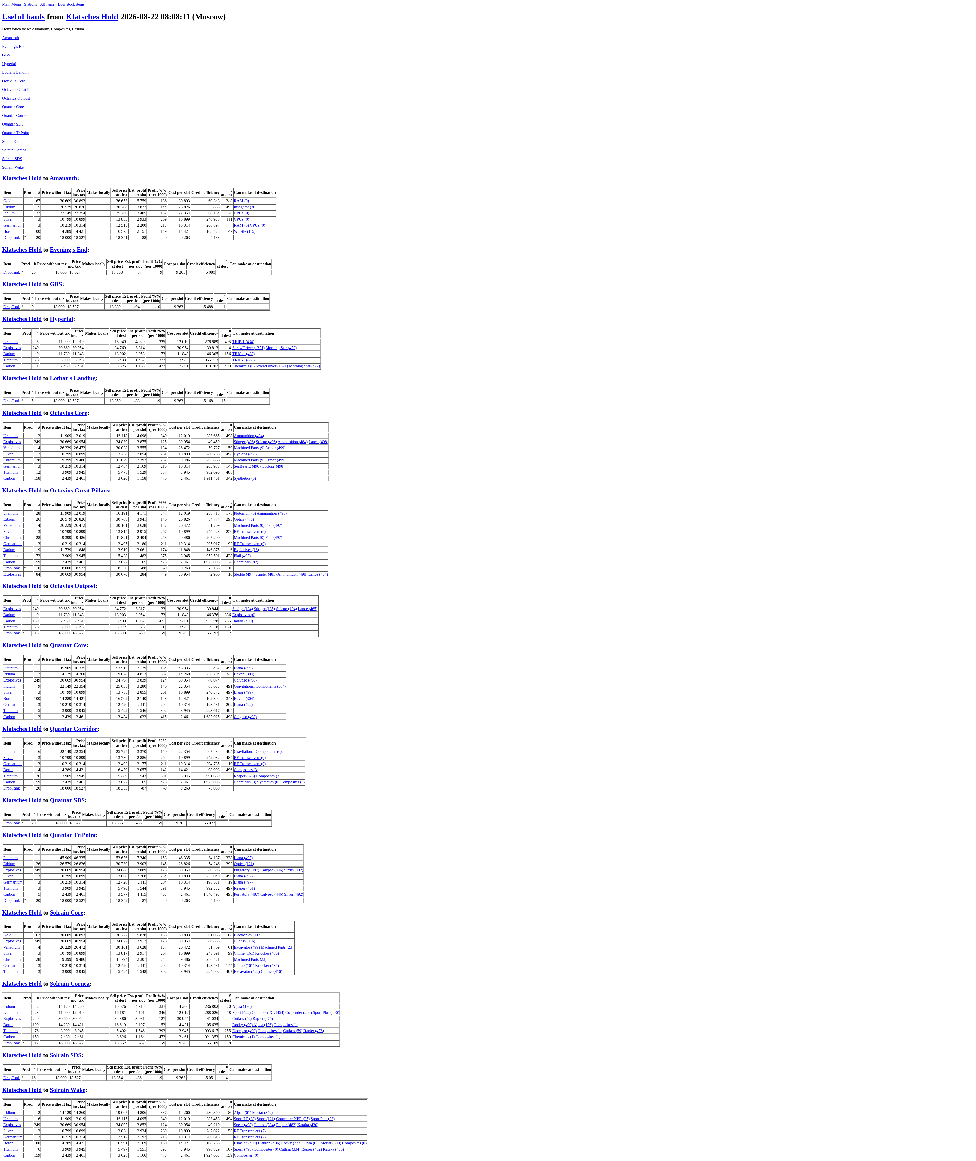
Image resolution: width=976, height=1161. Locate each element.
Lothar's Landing (15, 72)
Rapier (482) (286, 1125)
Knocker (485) (267, 953)
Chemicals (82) (246, 562)
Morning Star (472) (281, 348)
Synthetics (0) (245, 478)
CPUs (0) (241, 213)
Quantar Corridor (16, 115)
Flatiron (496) (269, 1143)
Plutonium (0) (245, 513)
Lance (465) (307, 609)
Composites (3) (246, 770)
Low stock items (71, 4)
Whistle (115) (244, 231)
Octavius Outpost (16, 98)
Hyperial (9, 63)
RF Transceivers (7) (250, 1131)
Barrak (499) (242, 621)
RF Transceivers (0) (250, 531)
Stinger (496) (244, 442)
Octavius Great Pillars (19, 89)
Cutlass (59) (242, 1018)
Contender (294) (298, 1012)
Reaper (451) (244, 888)
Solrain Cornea (14, 150)
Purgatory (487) (246, 870)
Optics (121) (244, 864)
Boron (8, 231)
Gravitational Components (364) (260, 686)
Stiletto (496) (266, 442)
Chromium (12, 460)
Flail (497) (273, 525)
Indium (9, 213)
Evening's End (13, 46)
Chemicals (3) (245, 782)
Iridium (9, 674)
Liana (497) (243, 858)
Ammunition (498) (272, 513)
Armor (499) (275, 448)
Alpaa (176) (242, 1006)
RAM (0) (241, 201)
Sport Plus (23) (323, 1119)
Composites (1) (286, 1025)
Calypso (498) (245, 680)
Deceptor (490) (244, 1031)
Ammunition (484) (249, 436)
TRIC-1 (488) (243, 354)
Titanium (10, 360)
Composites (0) (354, 1143)
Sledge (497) (244, 574)
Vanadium (11, 448)
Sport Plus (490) (326, 1012)
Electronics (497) (247, 935)
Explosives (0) (243, 615)
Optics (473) (244, 519)
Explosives (12, 348)
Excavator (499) (247, 947)
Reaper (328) (244, 776)
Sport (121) (266, 1119)
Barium (9, 354)
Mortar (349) (262, 1112)
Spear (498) (243, 1125)
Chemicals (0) (243, 366)
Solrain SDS (12, 159)
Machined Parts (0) (249, 525)
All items (47, 4)
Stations (30, 4)
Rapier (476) (263, 1018)
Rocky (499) (242, 1025)
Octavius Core (13, 81)
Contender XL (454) (268, 1012)
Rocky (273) (291, 1143)
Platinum (10, 668)
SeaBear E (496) (247, 466)
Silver (8, 219)
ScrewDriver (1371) (248, 348)
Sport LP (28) (245, 1119)
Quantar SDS (13, 124)
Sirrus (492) (293, 870)
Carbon (9, 366)
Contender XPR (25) (293, 1119)
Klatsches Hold (92, 16)
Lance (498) (318, 442)
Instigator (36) (245, 207)
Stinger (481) (266, 574)
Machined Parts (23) (277, 947)
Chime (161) (244, 953)
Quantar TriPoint (15, 133)
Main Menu (11, 4)
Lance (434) (318, 574)
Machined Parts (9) (249, 448)
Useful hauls (23, 16)
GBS (6, 55)
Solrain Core (12, 141)
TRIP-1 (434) (243, 341)
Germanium (12, 225)
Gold (7, 201)
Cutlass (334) (264, 1125)
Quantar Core (13, 107)
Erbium (9, 207)
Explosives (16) (246, 550)
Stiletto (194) (286, 609)
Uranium (10, 341)
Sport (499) (241, 1012)
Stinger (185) (264, 609)
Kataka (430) (307, 1125)
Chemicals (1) (243, 1037)
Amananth (10, 38)
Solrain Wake (13, 167)
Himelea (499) (245, 1143)
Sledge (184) (242, 609)
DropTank (11, 237)
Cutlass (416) (244, 941)
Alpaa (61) (242, 1112)
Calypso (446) (271, 870)
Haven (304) (244, 674)
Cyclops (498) (245, 454)
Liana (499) (243, 668)
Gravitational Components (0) (258, 751)
